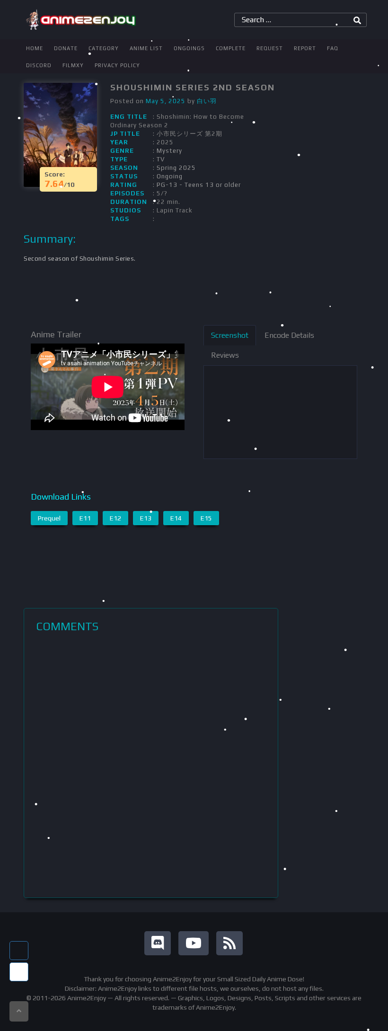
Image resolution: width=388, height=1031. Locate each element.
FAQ (332, 48)
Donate (66, 48)
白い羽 (207, 101)
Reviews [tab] (225, 355)
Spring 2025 (176, 167)
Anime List (146, 48)
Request (269, 48)
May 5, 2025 (165, 101)
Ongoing (170, 176)
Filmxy (73, 65)
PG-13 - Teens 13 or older (199, 184)
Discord (39, 65)
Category (103, 48)
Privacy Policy (117, 65)
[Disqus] (151, 765)
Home (34, 48)
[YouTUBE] (193, 943)
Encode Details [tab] (289, 335)
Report (305, 48)
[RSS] (229, 943)
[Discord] (157, 943)
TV (161, 159)
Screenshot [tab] (229, 335)
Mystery (169, 150)
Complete (231, 48)
